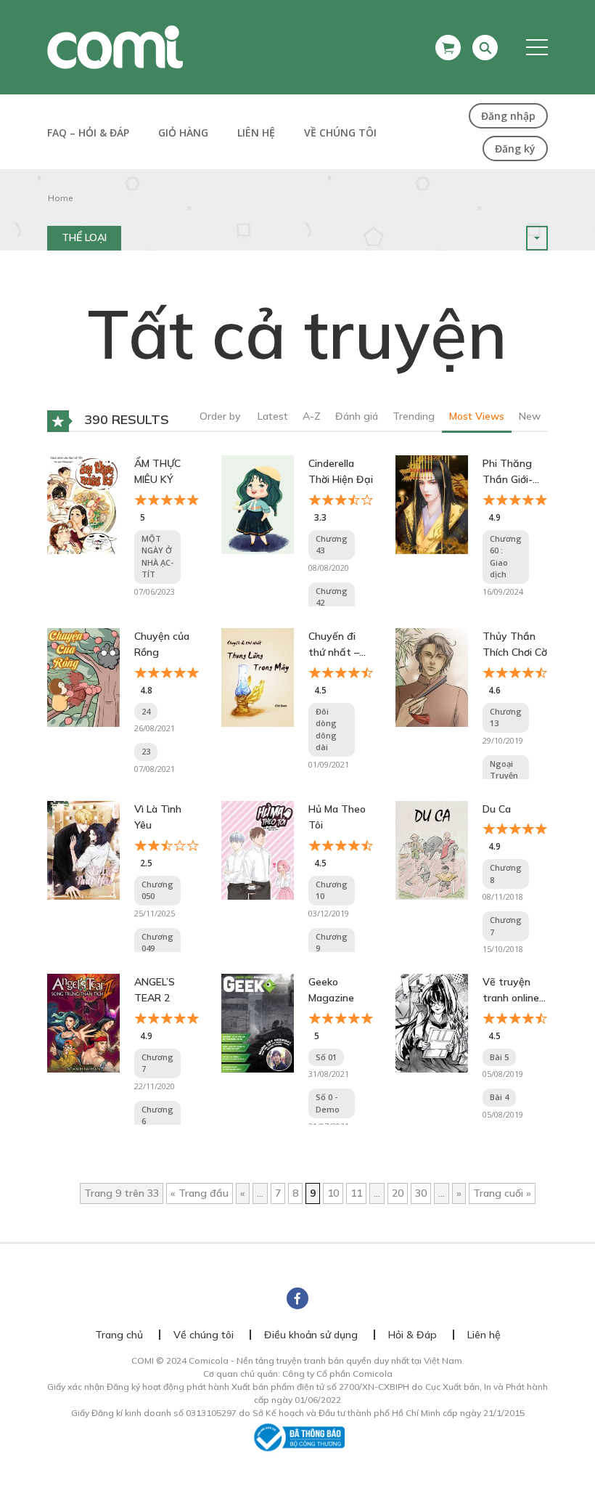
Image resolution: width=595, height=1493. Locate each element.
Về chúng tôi (340, 132)
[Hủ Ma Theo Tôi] (257, 849)
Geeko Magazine (331, 989)
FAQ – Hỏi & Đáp (88, 132)
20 (397, 1193)
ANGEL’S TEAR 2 (154, 989)
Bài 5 (499, 1056)
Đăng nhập (508, 116)
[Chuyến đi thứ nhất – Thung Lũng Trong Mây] (257, 676)
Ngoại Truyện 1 (504, 775)
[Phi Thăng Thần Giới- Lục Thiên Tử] (431, 503)
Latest (273, 416)
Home (60, 197)
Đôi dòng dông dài (326, 729)
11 (356, 1193)
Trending (414, 416)
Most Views (476, 416)
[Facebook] (297, 1298)
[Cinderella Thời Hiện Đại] (257, 503)
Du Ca (497, 808)
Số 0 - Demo (328, 1103)
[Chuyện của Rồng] (83, 676)
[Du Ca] (431, 849)
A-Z (312, 416)
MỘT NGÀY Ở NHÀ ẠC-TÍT (157, 556)
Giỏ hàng (183, 132)
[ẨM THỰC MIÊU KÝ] (83, 503)
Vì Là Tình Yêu (157, 816)
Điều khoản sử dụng (311, 1334)
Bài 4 (499, 1096)
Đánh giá (356, 416)
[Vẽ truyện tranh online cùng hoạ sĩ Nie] (431, 1022)
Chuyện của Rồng (161, 644)
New (530, 416)
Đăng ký (515, 148)
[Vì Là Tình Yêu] (83, 849)
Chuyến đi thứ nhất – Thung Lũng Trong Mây (337, 645)
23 (145, 751)
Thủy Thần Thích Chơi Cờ (515, 644)
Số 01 (326, 1056)
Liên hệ (256, 132)
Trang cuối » (502, 1193)
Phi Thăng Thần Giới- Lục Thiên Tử (513, 472)
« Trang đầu (200, 1193)
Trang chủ (119, 1334)
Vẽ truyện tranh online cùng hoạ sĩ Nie (511, 990)
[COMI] (115, 46)
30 (421, 1193)
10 (333, 1193)
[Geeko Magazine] (257, 1022)
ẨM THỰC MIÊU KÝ (157, 471)
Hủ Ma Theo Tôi (337, 816)
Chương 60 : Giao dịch (506, 556)
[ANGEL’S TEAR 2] (83, 1022)
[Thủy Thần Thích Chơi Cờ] (431, 676)
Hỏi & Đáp (412, 1334)
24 (145, 711)
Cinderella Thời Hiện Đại (340, 471)
